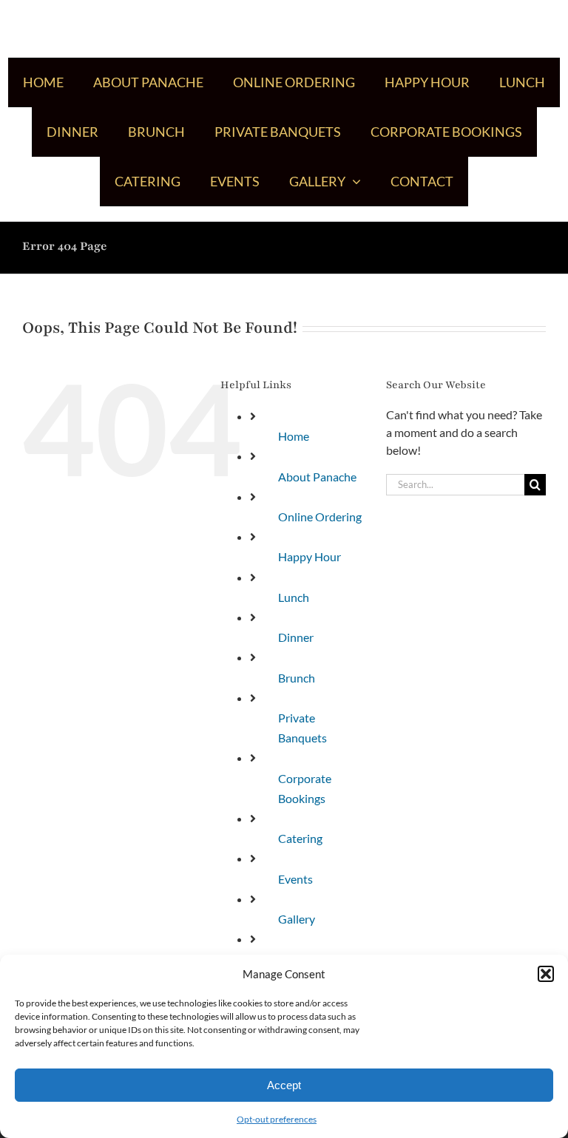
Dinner (296, 637)
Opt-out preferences (277, 1119)
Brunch (296, 678)
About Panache (317, 477)
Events (295, 879)
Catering (300, 838)
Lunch (293, 597)
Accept (284, 1085)
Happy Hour (309, 556)
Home (293, 436)
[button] (545, 973)
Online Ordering (320, 516)
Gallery (296, 919)
